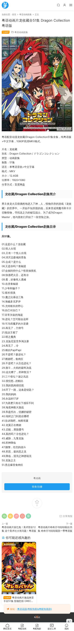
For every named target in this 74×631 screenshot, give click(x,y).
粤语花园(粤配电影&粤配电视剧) (34, 608)
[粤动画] (5, 5)
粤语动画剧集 (21, 32)
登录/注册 (37, 486)
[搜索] (58, 5)
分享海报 (67, 516)
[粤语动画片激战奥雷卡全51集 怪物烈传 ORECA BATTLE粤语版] (19, 568)
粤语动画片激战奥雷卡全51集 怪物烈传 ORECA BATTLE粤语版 (18, 599)
